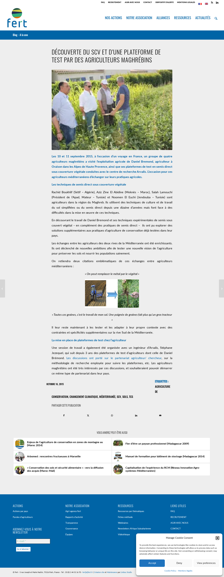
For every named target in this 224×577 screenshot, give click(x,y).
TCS (131, 397)
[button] (217, 538)
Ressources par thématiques (131, 511)
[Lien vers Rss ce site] (212, 2)
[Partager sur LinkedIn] (136, 415)
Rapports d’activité (74, 517)
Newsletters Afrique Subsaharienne (134, 529)
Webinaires (123, 523)
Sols (125, 397)
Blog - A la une (20, 35)
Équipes (69, 535)
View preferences (206, 563)
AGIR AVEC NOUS (132, 2)
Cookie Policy (170, 571)
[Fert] (17, 17)
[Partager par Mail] (160, 415)
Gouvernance (71, 529)
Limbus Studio (126, 572)
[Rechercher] (216, 17)
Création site (99, 572)
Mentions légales (185, 571)
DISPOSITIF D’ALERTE (164, 2)
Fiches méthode (125, 517)
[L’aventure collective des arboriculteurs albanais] (221, 288)
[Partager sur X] (88, 415)
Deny (179, 563)
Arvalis (141, 171)
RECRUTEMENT (114, 2)
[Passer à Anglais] (206, 4)
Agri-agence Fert (73, 511)
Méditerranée (107, 397)
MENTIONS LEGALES (186, 2)
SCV (119, 397)
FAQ (103, 2)
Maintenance (112, 572)
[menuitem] (102, 2)
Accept (152, 563)
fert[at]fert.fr (87, 572)
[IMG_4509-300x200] (112, 110)
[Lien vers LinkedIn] (217, 2)
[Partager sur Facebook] (64, 415)
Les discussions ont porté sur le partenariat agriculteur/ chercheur (114, 358)
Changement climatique (84, 397)
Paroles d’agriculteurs (23, 517)
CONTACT (147, 2)
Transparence (71, 523)
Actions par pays (20, 511)
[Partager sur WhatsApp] (112, 415)
